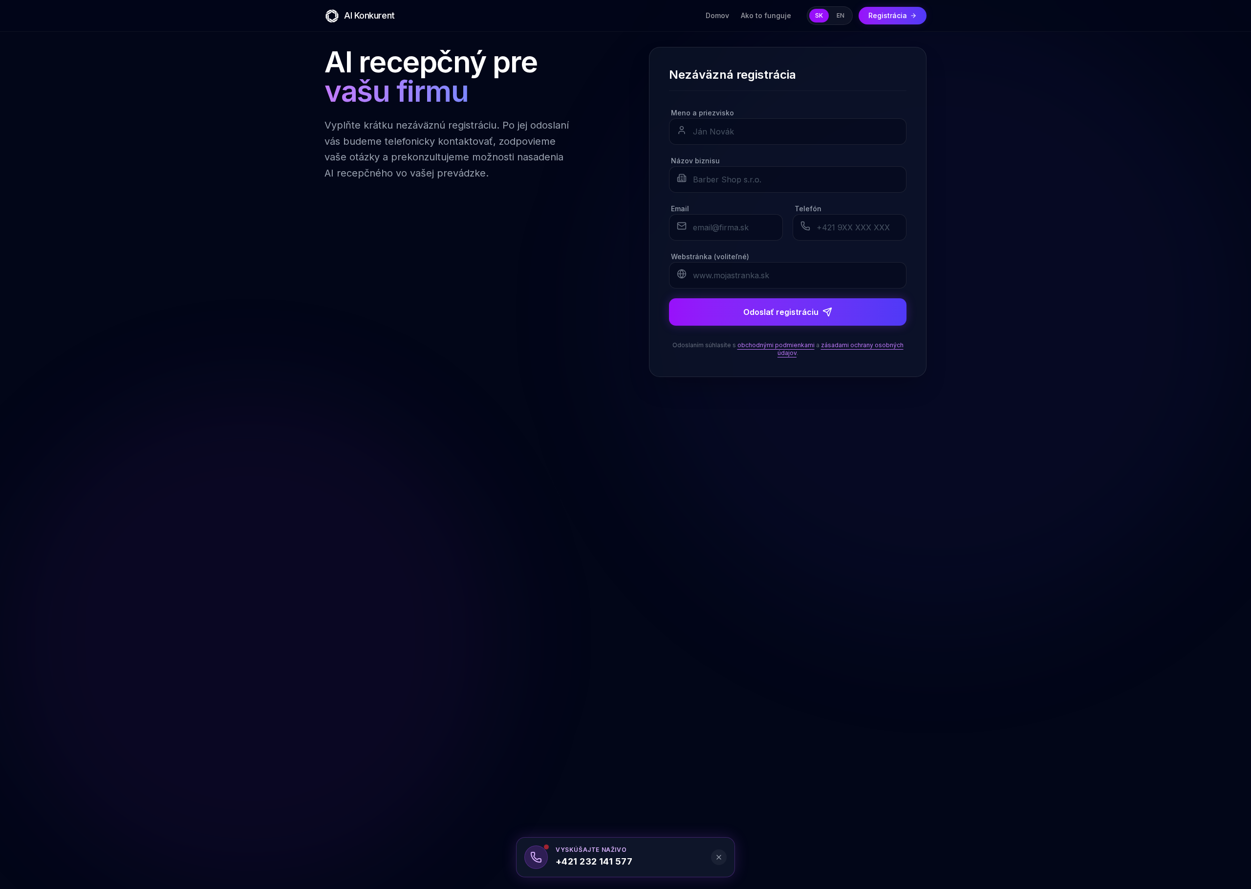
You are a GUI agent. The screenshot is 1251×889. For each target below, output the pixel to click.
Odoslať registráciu (781, 312)
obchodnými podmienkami (776, 345)
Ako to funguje (766, 15)
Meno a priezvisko (702, 113)
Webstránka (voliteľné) (710, 256)
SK (819, 15)
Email (680, 208)
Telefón (808, 208)
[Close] (719, 857)
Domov (717, 15)
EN (840, 15)
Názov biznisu (695, 160)
